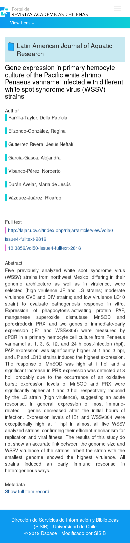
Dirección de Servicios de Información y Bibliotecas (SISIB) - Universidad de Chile (65, 523)
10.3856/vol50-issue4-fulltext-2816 (44, 247)
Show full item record (27, 491)
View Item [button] (20, 22)
